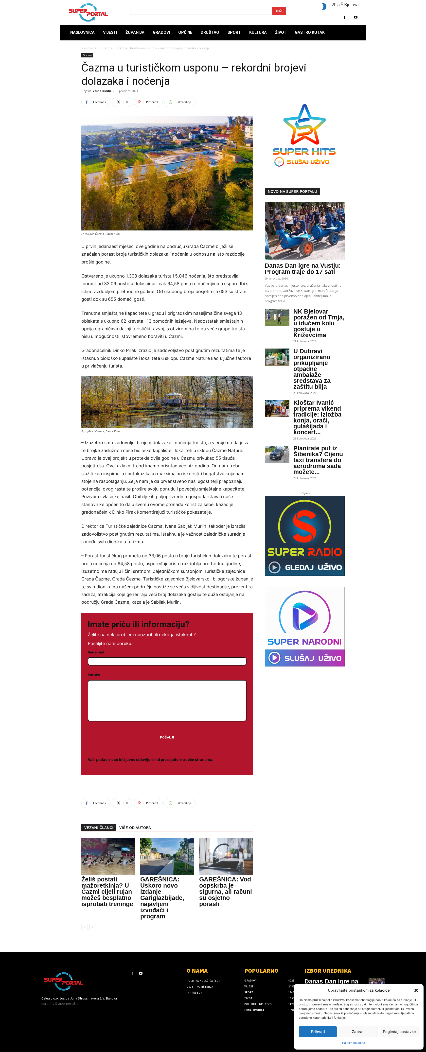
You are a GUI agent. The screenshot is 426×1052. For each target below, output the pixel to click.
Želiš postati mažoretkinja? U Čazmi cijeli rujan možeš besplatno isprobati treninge (107, 891)
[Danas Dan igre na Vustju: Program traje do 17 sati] (305, 231)
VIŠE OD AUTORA (135, 827)
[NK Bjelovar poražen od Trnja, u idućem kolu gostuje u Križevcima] (277, 317)
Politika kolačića (353, 1043)
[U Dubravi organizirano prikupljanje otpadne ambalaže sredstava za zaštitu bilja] (277, 357)
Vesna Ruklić (102, 91)
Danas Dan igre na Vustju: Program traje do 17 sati (303, 268)
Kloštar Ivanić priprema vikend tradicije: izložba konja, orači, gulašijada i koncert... (317, 417)
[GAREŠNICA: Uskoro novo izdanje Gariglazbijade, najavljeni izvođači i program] (167, 856)
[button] (416, 990)
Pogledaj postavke (399, 1031)
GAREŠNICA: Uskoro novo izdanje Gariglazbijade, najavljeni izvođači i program (162, 898)
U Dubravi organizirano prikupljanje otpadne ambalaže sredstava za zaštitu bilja (312, 369)
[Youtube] (355, 17)
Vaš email (96, 652)
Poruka (94, 675)
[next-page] (92, 927)
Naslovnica (89, 48)
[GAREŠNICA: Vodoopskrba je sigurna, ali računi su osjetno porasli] (226, 856)
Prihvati (318, 1031)
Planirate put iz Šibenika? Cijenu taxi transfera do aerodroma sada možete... (318, 460)
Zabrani (359, 1031)
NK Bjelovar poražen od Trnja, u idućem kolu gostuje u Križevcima (318, 323)
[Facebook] (344, 17)
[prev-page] (84, 927)
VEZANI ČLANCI (98, 827)
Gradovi (107, 48)
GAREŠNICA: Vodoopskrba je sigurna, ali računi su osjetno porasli (225, 891)
